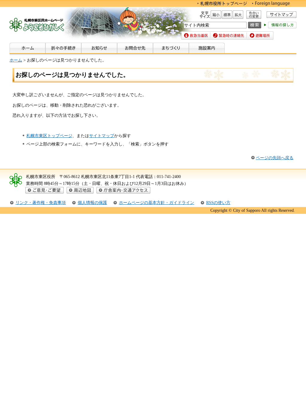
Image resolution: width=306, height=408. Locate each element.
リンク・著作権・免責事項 (41, 202)
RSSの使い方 (218, 202)
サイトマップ (101, 135)
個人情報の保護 (92, 202)
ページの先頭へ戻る (274, 157)
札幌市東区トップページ (49, 135)
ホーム (16, 60)
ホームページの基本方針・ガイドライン (156, 202)
